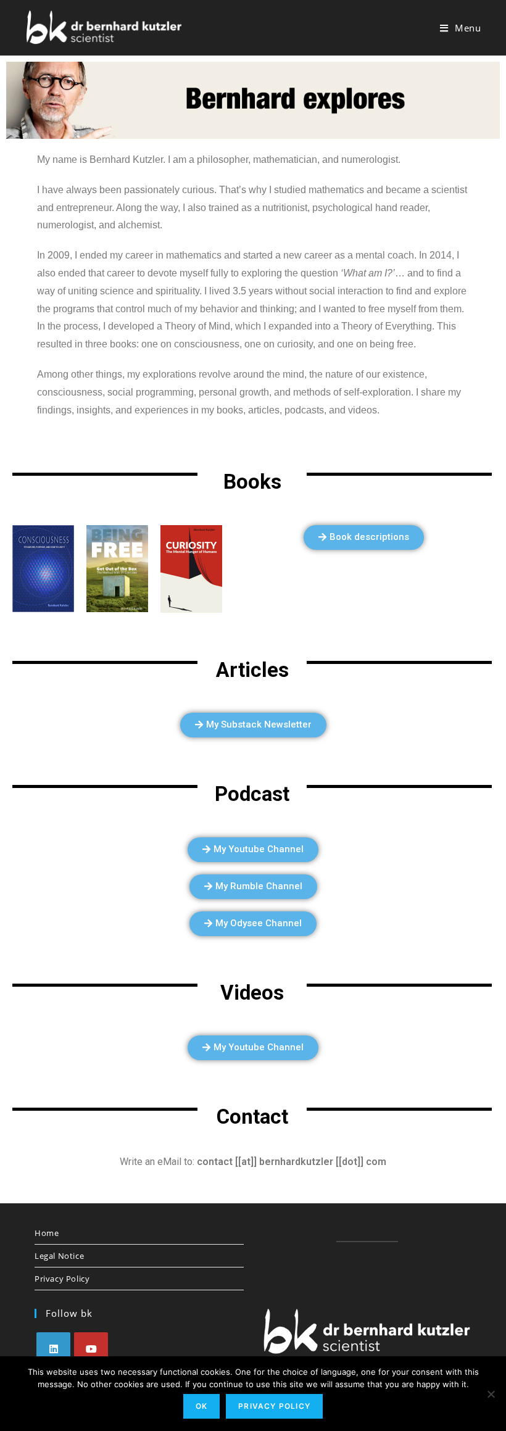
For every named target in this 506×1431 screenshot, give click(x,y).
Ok (201, 1406)
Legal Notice (59, 1255)
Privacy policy (274, 1406)
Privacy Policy (62, 1278)
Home (47, 1232)
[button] (364, 537)
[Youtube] (91, 1349)
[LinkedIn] (53, 1349)
